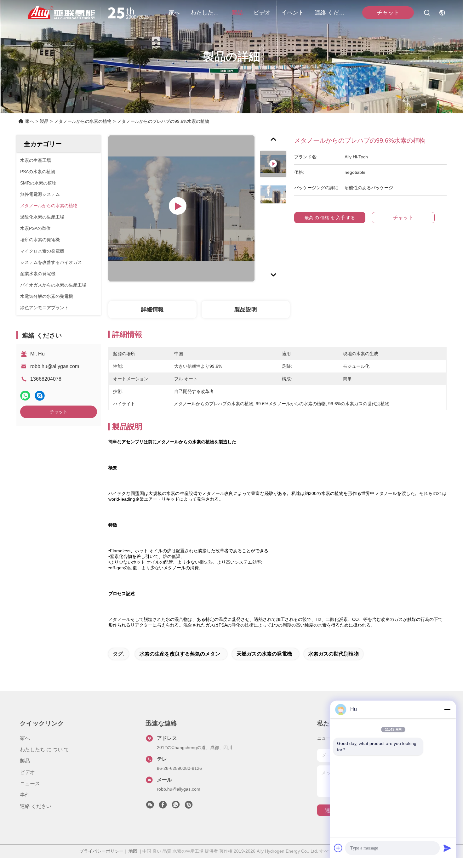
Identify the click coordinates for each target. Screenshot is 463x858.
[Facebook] (162, 806)
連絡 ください (330, 12)
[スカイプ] (39, 395)
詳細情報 (152, 309)
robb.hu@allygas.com (54, 366)
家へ (174, 12)
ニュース (30, 783)
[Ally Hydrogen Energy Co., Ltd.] (91, 12)
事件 (25, 795)
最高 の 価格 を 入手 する (330, 217)
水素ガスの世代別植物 (333, 653)
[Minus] (447, 709)
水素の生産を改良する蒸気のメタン (180, 653)
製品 (237, 12)
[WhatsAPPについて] (25, 395)
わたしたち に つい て (206, 12)
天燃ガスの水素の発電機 (264, 653)
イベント (292, 12)
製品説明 (245, 309)
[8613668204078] (175, 806)
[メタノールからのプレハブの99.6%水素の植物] (181, 208)
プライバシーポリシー (101, 851)
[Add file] (338, 848)
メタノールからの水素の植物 (82, 121)
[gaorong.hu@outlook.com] (188, 806)
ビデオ (262, 12)
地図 (133, 851)
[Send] (447, 848)
